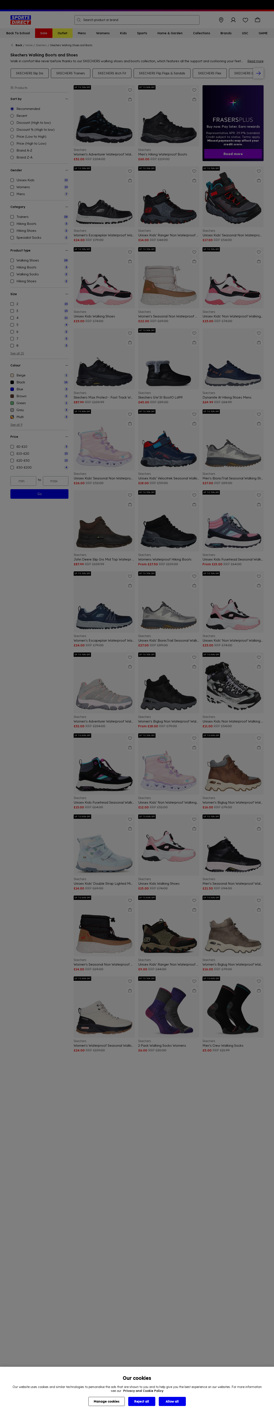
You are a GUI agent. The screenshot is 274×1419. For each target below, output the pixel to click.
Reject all (141, 1401)
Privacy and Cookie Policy (143, 1391)
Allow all (172, 1401)
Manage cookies (106, 1401)
